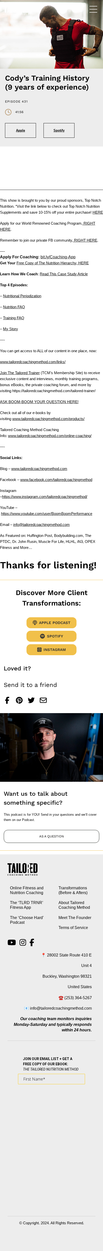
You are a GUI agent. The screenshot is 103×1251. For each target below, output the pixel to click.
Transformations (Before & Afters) (73, 890)
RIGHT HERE (85, 240)
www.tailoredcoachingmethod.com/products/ (48, 419)
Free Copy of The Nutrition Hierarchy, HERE (52, 263)
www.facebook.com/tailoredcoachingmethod (56, 479)
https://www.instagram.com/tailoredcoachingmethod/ (44, 496)
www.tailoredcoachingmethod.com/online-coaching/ (50, 436)
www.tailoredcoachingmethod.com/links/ (33, 362)
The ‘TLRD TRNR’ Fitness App (26, 905)
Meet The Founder (74, 918)
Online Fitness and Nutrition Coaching (27, 890)
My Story (10, 329)
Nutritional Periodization (22, 296)
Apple (20, 130)
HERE (97, 212)
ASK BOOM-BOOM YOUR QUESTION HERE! (39, 402)
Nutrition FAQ (14, 307)
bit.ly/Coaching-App (58, 257)
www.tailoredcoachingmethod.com (39, 469)
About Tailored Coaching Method (74, 905)
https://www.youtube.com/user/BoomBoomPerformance (46, 513)
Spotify (59, 130)
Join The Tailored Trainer (20, 373)
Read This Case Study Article (64, 274)
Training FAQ (13, 318)
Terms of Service (73, 928)
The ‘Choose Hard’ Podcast (27, 920)
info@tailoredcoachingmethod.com (41, 524)
